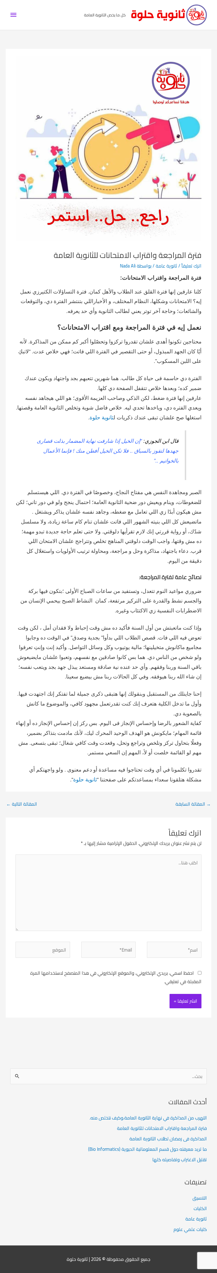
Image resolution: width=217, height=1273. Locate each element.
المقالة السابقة (193, 804)
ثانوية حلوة (102, 417)
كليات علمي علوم (190, 1229)
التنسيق (199, 1198)
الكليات (200, 1208)
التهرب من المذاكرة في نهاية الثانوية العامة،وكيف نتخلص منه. (148, 1118)
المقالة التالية (21, 804)
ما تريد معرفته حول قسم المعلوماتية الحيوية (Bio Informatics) (147, 1149)
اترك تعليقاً (191, 266)
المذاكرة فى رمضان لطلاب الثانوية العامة (168, 1138)
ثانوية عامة (166, 266)
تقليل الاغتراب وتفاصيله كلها (179, 1159)
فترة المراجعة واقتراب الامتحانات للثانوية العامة (162, 1128)
